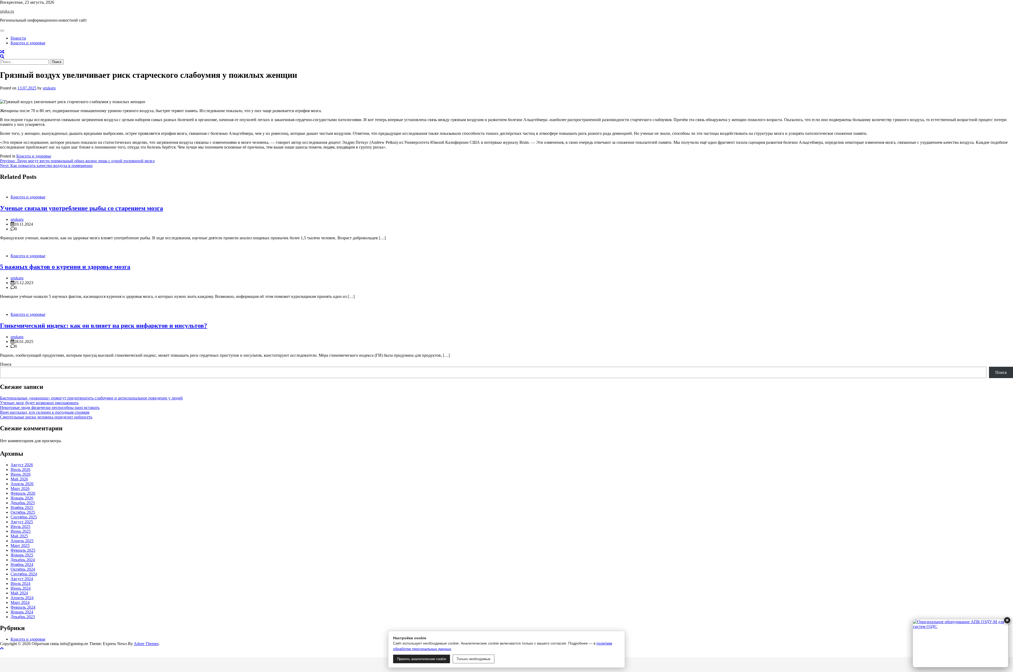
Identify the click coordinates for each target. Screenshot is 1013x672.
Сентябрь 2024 (24, 574)
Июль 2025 (20, 526)
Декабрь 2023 (23, 616)
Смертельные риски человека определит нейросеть (46, 417)
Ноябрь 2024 (22, 564)
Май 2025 (19, 536)
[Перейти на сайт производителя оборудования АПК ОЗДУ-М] (960, 643)
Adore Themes (146, 643)
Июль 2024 (20, 583)
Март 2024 (20, 602)
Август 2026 (22, 465)
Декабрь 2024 (23, 559)
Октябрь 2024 (23, 569)
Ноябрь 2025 (22, 507)
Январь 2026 (22, 498)
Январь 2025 (22, 555)
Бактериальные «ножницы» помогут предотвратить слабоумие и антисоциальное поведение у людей (91, 398)
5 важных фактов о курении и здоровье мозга (65, 266)
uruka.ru (7, 11)
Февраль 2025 (23, 550)
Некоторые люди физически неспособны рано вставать (49, 407)
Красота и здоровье (28, 43)
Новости (18, 38)
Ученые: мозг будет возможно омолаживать (39, 403)
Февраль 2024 (23, 607)
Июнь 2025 (21, 531)
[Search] (2, 56)
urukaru (49, 88)
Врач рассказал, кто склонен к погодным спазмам (44, 412)
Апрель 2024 (22, 597)
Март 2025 (20, 545)
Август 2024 (22, 578)
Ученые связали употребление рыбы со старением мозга (81, 208)
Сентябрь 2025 (24, 517)
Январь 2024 (22, 612)
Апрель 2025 (22, 540)
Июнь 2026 (21, 474)
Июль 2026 (20, 469)
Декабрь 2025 (23, 503)
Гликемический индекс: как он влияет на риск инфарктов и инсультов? (103, 325)
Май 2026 (19, 479)
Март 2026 (20, 488)
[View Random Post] (2, 52)
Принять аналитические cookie (421, 659)
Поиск (6, 364)
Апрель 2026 (22, 484)
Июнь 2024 (21, 588)
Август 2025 (22, 522)
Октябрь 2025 (23, 512)
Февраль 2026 (23, 493)
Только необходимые (473, 659)
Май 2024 (19, 593)
